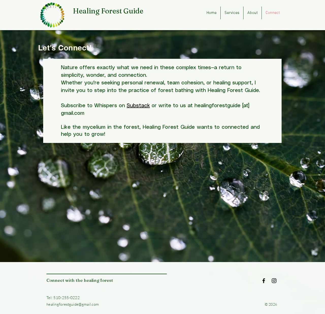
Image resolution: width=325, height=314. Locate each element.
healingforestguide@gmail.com (72, 304)
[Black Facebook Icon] (264, 281)
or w (145, 105)
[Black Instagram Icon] (274, 281)
